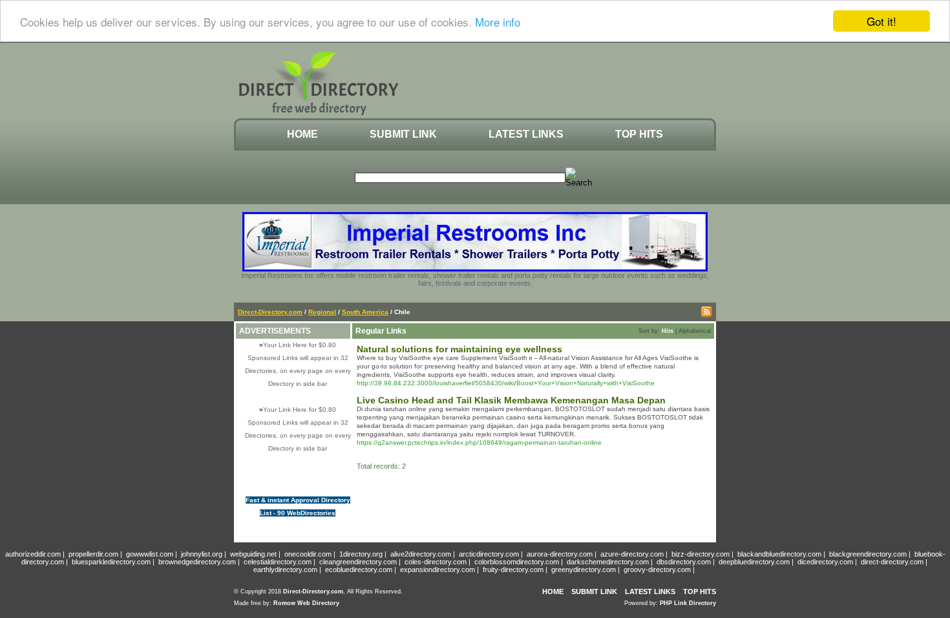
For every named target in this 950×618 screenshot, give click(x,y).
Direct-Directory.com (270, 311)
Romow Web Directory (306, 603)
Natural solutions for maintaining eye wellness (459, 349)
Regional (322, 311)
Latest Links (526, 134)
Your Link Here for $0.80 (299, 344)
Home (302, 134)
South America (365, 311)
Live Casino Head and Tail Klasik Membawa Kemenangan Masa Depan (511, 400)
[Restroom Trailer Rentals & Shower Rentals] (475, 269)
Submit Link (403, 134)
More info (497, 22)
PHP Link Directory (688, 603)
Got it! (881, 21)
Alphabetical (695, 331)
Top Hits (639, 134)
